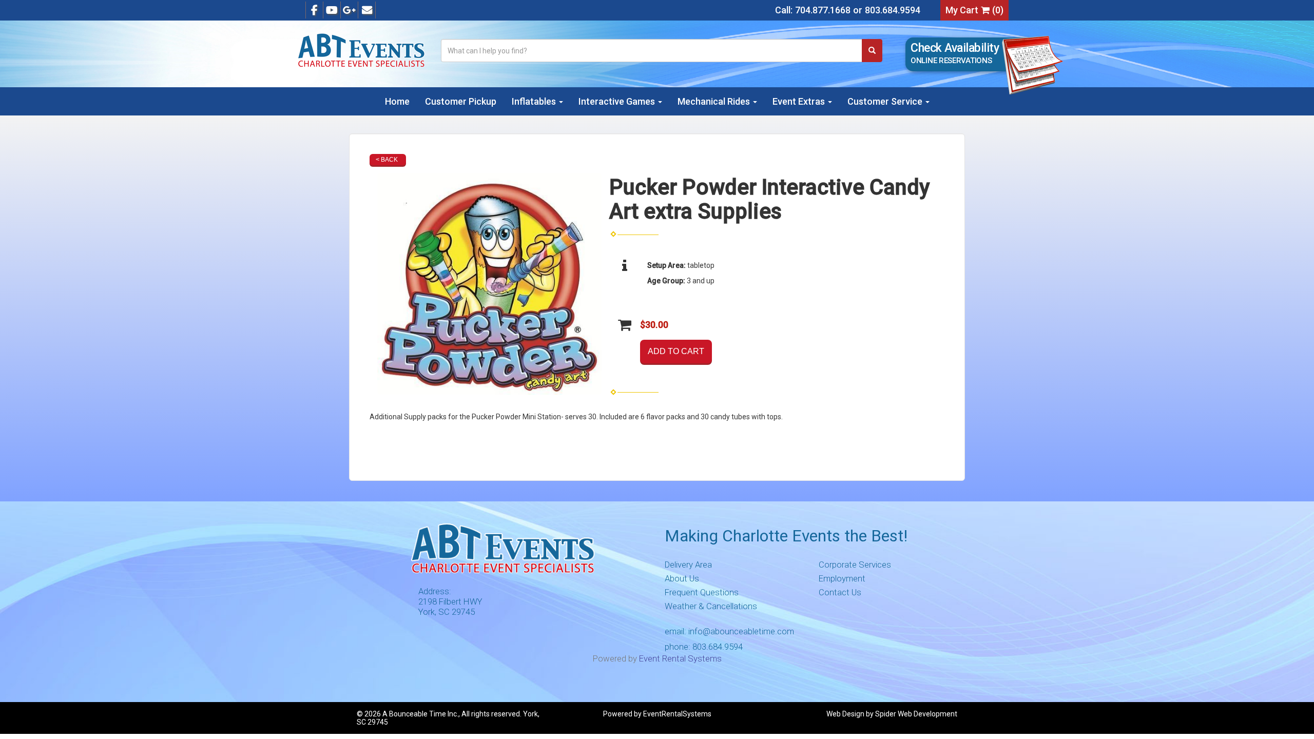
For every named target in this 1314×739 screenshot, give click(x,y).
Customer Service (885, 101)
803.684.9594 (892, 10)
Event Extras (799, 101)
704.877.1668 (823, 10)
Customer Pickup (460, 101)
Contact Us (840, 592)
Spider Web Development (916, 714)
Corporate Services (855, 564)
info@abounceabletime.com (741, 631)
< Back (387, 159)
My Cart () (974, 10)
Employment (842, 578)
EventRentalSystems (677, 714)
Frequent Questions (702, 592)
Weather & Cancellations (711, 606)
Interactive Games (617, 101)
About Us (682, 578)
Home (397, 101)
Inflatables (535, 101)
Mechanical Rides (715, 101)
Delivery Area (688, 564)
